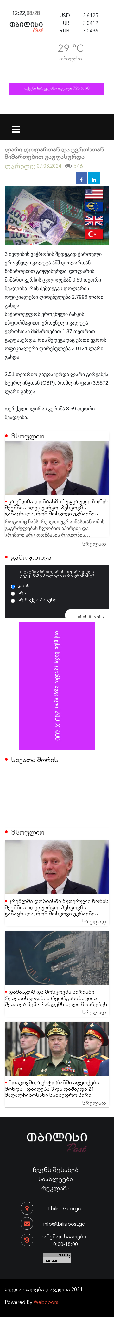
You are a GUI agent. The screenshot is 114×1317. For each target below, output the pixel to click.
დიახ (23, 585)
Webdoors (46, 1301)
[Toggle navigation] (16, 125)
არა (21, 592)
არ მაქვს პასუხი (37, 599)
